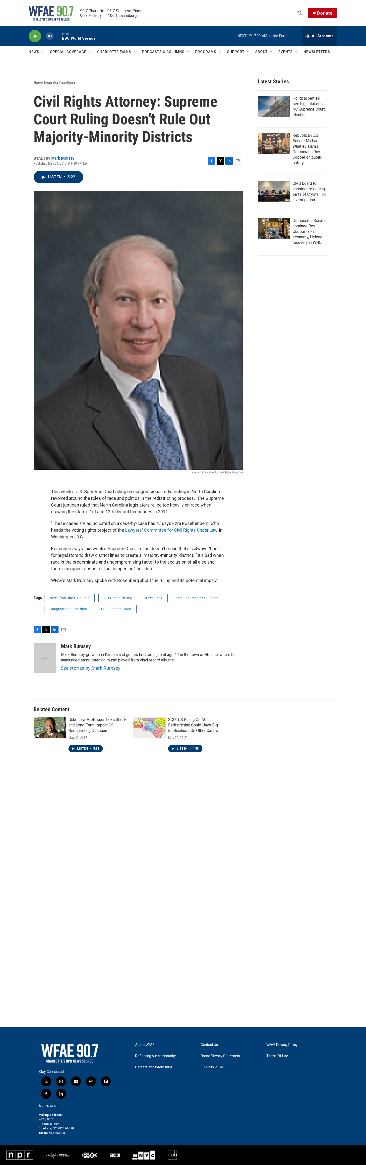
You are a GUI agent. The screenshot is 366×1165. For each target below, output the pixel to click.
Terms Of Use (277, 1056)
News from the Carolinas (54, 82)
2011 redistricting (118, 598)
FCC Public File (212, 1067)
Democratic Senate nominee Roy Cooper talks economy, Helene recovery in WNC (309, 231)
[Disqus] (183, 832)
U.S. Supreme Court (115, 609)
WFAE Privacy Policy (282, 1045)
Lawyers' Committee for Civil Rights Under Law (171, 530)
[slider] (58, 36)
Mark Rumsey (62, 158)
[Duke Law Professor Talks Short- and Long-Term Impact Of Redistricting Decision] (50, 727)
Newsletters (317, 52)
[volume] (50, 36)
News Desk (153, 598)
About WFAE (145, 1045)
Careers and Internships (154, 1067)
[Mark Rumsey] (45, 658)
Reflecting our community (155, 1056)
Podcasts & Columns (163, 52)
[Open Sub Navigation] (43, 52)
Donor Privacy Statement (220, 1056)
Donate (324, 13)
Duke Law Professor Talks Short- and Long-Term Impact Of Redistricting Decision (97, 725)
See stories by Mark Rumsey (90, 668)
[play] (35, 36)
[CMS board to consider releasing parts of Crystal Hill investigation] (274, 191)
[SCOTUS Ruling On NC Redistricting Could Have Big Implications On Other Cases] (149, 727)
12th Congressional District (197, 598)
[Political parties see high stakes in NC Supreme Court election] (274, 106)
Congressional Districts (68, 609)
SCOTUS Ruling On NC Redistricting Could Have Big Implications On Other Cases (193, 725)
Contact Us (209, 1045)
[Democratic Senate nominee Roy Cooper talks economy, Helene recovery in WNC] (274, 228)
